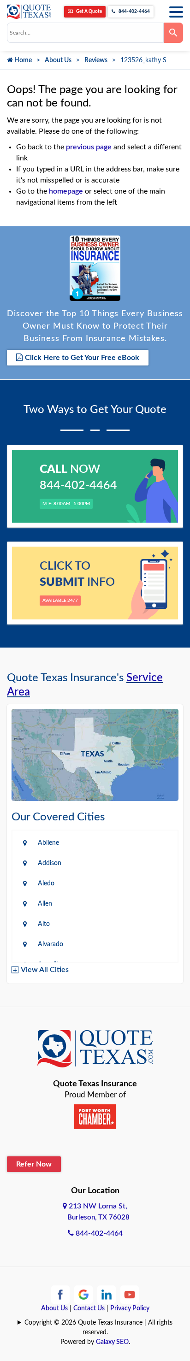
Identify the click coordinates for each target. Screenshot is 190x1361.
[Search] (173, 33)
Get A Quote (88, 11)
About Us (58, 60)
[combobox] (85, 33)
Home (22, 60)
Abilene (48, 843)
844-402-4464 (134, 11)
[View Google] (83, 1294)
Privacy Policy (129, 1308)
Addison (49, 863)
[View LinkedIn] (106, 1294)
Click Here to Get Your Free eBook (82, 357)
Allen (45, 904)
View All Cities (45, 969)
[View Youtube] (129, 1294)
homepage (66, 191)
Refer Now (34, 1164)
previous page (89, 147)
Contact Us (89, 1308)
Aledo (46, 883)
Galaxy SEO (112, 1342)
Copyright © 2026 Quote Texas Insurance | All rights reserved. (98, 1328)
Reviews (95, 60)
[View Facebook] (60, 1294)
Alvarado (50, 944)
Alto (44, 924)
